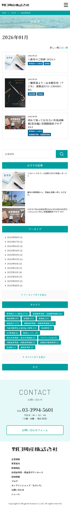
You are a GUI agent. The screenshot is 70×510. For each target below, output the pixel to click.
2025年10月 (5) (14, 276)
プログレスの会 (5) (48, 337)
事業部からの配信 (35, 63)
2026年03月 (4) (14, 254)
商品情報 (32, 94)
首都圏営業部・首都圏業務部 (39, 134)
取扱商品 (15, 467)
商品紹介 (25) (13, 323)
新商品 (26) (44, 318)
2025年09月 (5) (14, 281)
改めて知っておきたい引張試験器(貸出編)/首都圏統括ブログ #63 (46, 123)
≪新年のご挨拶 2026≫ (42, 59)
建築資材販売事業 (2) (49, 342)
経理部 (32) (29, 318)
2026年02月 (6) (14, 259)
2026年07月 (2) (14, 241)
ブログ (14, 481)
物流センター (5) (30, 333)
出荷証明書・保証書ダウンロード (27, 472)
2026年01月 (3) (14, 263)
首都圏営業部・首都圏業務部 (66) (47, 313)
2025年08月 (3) (14, 285)
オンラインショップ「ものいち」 (27, 485)
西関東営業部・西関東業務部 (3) (21, 342)
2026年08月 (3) (14, 237)
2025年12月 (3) (14, 268)
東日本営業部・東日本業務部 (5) (21, 337)
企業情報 (15, 459)
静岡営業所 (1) (27, 347)
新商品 (40, 94)
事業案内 (15, 463)
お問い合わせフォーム (35, 430)
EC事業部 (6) (12, 333)
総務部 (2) (11, 347)
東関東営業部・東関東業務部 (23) (39, 323)
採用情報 (15, 476)
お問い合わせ (17, 489)
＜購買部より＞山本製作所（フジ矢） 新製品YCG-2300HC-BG (46, 86)
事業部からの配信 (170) (17, 313)
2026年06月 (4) (14, 246)
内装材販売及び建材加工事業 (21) (21, 328)
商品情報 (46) (13, 318)
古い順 (64, 47)
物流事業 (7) (46, 328)
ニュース (15, 494)
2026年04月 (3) (14, 250)
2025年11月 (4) (14, 272)
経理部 (47, 63)
